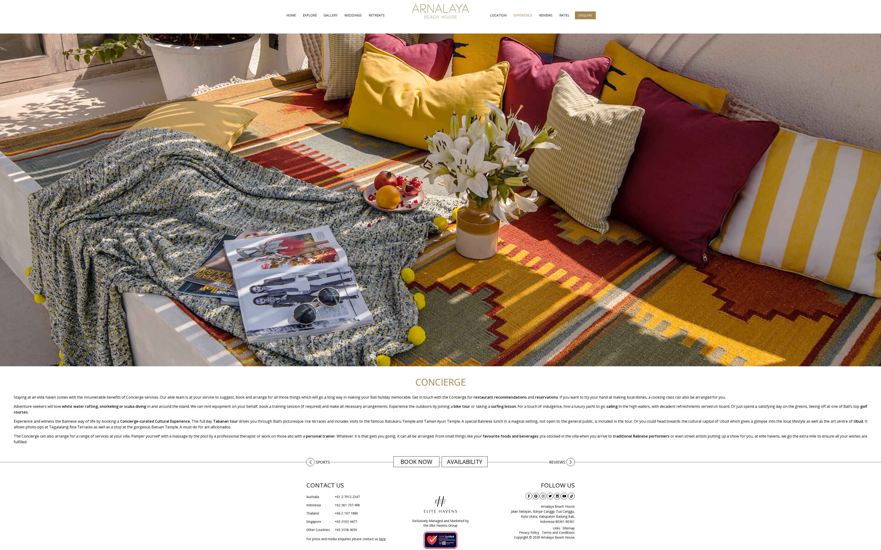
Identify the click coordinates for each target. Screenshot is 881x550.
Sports (323, 462)
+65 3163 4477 (331, 521)
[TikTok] (571, 496)
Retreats (377, 15)
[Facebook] (528, 496)
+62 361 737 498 (333, 505)
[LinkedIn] (557, 496)
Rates (564, 15)
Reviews (545, 15)
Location (498, 15)
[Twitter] (550, 496)
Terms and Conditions (558, 532)
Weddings (353, 15)
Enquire (585, 15)
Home (291, 15)
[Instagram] (543, 496)
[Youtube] (564, 496)
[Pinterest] (536, 496)
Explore (310, 15)
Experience (522, 15)
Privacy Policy (529, 532)
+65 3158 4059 (331, 530)
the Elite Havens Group (440, 525)
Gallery (330, 15)
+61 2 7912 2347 (333, 497)
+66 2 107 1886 (332, 513)
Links (556, 528)
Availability (464, 461)
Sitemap (569, 528)
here (382, 539)
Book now (416, 461)
